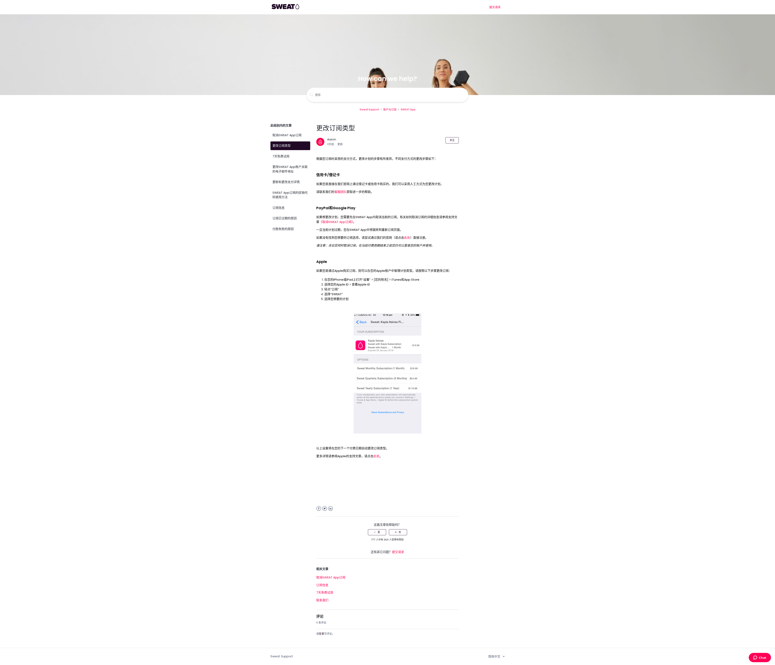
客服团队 (340, 192)
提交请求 (495, 7)
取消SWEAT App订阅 (287, 135)
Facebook (318, 508)
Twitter (324, 508)
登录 (321, 634)
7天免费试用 (280, 156)
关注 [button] (452, 140)
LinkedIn (330, 508)
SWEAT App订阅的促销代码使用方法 (290, 194)
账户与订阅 (389, 109)
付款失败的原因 (283, 229)
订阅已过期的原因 (284, 218)
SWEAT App (408, 109)
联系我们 (322, 600)
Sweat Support (369, 109)
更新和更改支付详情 (286, 182)
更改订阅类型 (281, 145)
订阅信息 (278, 208)
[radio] (377, 532)
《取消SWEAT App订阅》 (336, 222)
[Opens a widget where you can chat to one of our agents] (760, 658)
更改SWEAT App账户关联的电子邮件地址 (290, 169)
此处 (407, 237)
